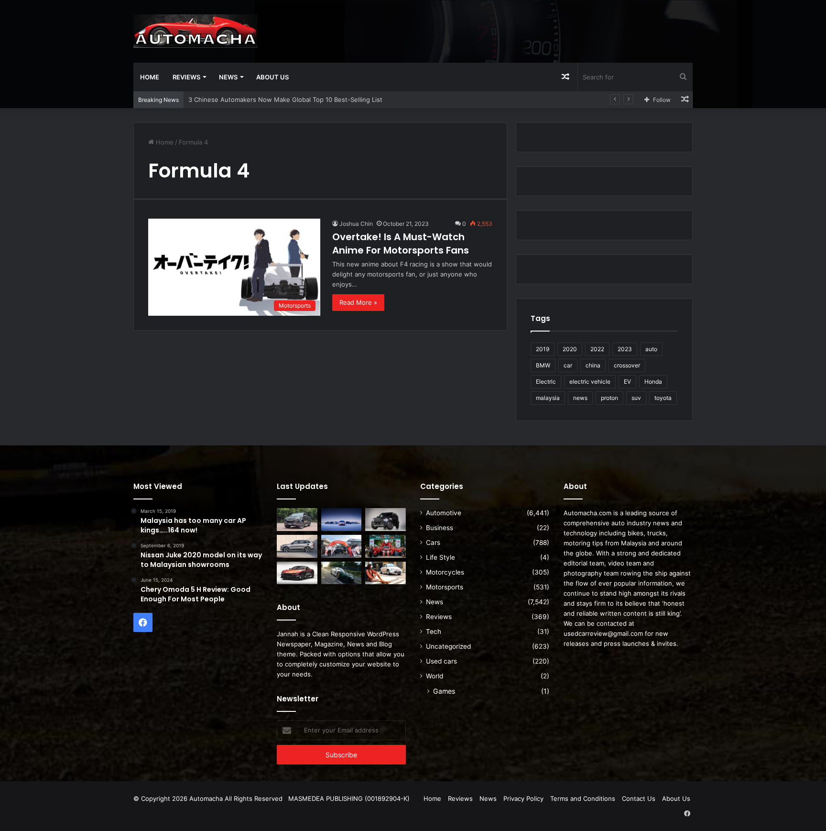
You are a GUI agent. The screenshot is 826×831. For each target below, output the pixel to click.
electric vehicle (589, 381)
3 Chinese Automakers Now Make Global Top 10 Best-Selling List (285, 99)
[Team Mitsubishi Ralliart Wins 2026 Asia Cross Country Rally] (385, 546)
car (568, 365)
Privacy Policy (523, 798)
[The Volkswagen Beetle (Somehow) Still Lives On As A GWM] (385, 573)
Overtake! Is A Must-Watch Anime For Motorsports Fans (400, 243)
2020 (570, 349)
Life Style (440, 557)
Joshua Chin (356, 223)
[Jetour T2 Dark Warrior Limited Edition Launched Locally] (385, 519)
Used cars (441, 661)
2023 (625, 349)
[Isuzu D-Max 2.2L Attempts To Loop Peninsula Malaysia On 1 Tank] (341, 546)
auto (651, 349)
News (228, 77)
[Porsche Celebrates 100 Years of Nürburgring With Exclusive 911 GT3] (341, 573)
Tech (433, 631)
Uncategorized (448, 646)
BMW (543, 365)
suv (636, 397)
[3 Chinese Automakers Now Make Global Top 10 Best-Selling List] (341, 519)
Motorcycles (445, 572)
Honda (653, 381)
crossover (627, 365)
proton (609, 397)
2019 (542, 349)
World (434, 676)
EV (627, 381)
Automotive (443, 513)
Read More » (358, 302)
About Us (272, 77)
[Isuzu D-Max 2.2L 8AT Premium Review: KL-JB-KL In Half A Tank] (297, 519)
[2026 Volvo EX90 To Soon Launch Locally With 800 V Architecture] (297, 546)
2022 (597, 349)
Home (149, 77)
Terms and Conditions (582, 798)
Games (444, 691)
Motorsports (444, 587)
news (580, 397)
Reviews (186, 77)
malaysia (548, 397)
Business (439, 528)
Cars (433, 542)
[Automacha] (195, 31)
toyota (663, 397)
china (593, 365)
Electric (546, 381)
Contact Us (638, 798)
